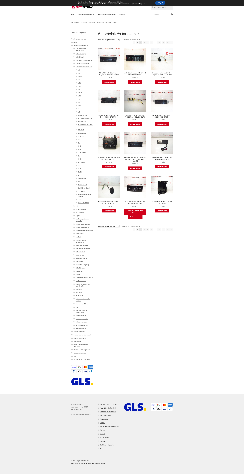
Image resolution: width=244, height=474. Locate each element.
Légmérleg (79, 289)
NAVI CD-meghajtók (84, 188)
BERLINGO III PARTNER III (85, 126)
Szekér (102, 448)
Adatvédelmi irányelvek (108, 408)
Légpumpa (79, 292)
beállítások (82, 4)
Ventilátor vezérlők (82, 325)
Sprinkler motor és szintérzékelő (81, 311)
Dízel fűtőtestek (81, 209)
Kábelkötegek (80, 268)
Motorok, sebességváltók (81, 350)
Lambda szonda (81, 281)
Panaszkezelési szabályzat (109, 426)
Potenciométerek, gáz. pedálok (83, 300)
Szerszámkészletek (79, 353)
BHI (77, 206)
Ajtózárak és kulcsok (82, 63)
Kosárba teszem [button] (109, 82)
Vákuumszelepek (81, 322)
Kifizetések (104, 419)
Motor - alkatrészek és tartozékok (80, 345)
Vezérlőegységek (81, 328)
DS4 (79, 181)
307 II (79, 86)
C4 (78, 156)
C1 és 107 (81, 136)
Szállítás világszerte (107, 445)
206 (79, 70)
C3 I (79, 143)
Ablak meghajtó (81, 54)
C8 (78, 175)
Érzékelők (79, 237)
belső (75, 42)
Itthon (73, 14)
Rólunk (102, 434)
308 (79, 89)
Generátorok (80, 255)
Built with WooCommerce (97, 463)
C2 (78, 140)
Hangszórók (79, 261)
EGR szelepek (80, 212)
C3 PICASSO (82, 152)
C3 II (79, 146)
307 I (79, 83)
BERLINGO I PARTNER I (85, 118)
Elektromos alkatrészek (88, 22)
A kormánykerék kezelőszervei (81, 50)
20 (168, 43)
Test (74, 356)
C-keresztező (82, 133)
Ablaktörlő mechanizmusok (84, 60)
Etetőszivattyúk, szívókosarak (81, 241)
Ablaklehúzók (80, 57)
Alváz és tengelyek (79, 39)
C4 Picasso (81, 162)
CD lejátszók (82, 178)
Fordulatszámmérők (82, 245)
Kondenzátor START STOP (84, 278)
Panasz (102, 423)
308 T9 (80, 92)
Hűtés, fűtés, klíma (79, 338)
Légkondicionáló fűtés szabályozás (83, 285)
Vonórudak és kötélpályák (81, 359)
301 (79, 80)
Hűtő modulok (82, 185)
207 (79, 73)
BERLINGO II (82, 122)
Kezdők (78, 274)
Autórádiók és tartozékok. (103, 22)
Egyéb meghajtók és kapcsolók (82, 220)
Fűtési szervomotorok (83, 248)
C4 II (79, 159)
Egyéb (78, 216)
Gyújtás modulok (81, 258)
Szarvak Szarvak (81, 315)
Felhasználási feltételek (86, 14)
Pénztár (102, 430)
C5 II (79, 169)
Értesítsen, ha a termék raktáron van (135, 212)
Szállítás (122, 14)
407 (79, 102)
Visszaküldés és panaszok (107, 14)
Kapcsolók (79, 271)
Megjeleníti (79, 296)
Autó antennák (82, 115)
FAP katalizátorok (79, 332)
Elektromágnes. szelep (83, 224)
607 (79, 109)
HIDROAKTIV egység (82, 265)
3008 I (80, 76)
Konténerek (77, 341)
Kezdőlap (76, 22)
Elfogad (160, 3)
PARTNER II (81, 191)
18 (159, 43)
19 (163, 43)
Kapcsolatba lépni (106, 415)
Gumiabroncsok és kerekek (82, 335)
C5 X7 (79, 172)
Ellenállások (79, 234)
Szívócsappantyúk (82, 319)
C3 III (79, 149)
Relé (77, 307)
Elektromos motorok (82, 227)
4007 (79, 96)
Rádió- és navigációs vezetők (85, 195)
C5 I (79, 165)
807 (79, 112)
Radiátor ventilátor (82, 304)
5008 (79, 105)
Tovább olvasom (135, 217)
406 (79, 99)
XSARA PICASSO (83, 203)
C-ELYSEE (81, 130)
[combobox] (162, 7)
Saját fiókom (104, 437)
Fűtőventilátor (80, 252)
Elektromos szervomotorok (84, 230)
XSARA (80, 199)
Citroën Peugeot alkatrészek (109, 404)
